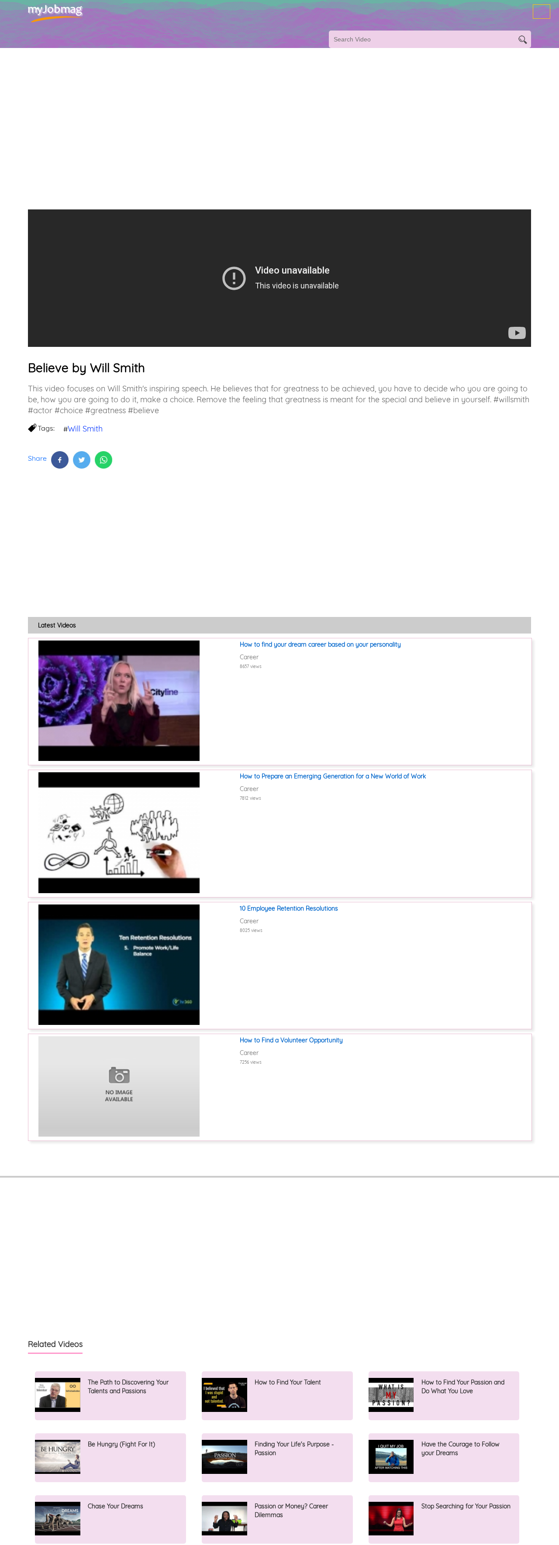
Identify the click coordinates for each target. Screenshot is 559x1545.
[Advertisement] (262, 118)
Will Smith (85, 429)
